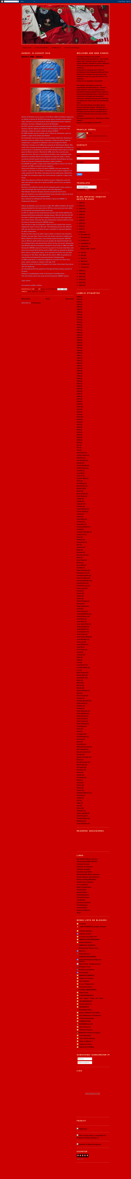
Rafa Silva (80, 744)
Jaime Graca (81, 611)
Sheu (78, 780)
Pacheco (80, 706)
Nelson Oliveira (82, 690)
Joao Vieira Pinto (83, 624)
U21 (78, 800)
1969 (78, 314)
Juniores (80, 654)
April (82, 258)
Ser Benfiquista (82, 905)
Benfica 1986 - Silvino (32, 57)
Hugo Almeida (81, 606)
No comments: (51, 289)
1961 (78, 299)
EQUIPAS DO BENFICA (86, 975)
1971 (78, 319)
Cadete (79, 498)
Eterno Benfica (84, 981)
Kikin (78, 657)
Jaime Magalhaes (83, 614)
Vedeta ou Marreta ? (86, 1041)
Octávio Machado (83, 700)
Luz (78, 670)
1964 (78, 304)
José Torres (81, 649)
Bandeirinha (81, 486)
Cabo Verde (81, 496)
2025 (81, 206)
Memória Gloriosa (85, 1004)
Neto (78, 693)
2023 (81, 211)
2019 (81, 223)
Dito (78, 544)
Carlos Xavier (81, 511)
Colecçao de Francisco (85, 867)
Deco (78, 537)
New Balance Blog (85, 1010)
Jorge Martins (81, 629)
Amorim (79, 463)
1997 (78, 373)
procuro (79, 739)
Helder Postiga (82, 601)
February (84, 264)
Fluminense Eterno (85, 987)
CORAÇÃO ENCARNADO (87, 956)
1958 (78, 296)
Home (48, 299)
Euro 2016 (80, 565)
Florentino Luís (82, 585)
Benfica (35, 291)
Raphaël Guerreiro (83, 747)
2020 (81, 220)
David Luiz (80, 534)
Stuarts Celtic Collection (85, 882)
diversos (80, 547)
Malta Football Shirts (84, 887)
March (83, 261)
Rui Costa (80, 770)
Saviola (79, 775)
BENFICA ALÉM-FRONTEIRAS (89, 939)
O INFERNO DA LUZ (86, 1024)
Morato (79, 685)
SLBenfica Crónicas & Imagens (90, 1032)
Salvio (79, 772)
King (78, 660)
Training (79, 795)
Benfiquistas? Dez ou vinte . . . (89, 948)
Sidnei (79, 782)
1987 (78, 348)
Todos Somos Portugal (87, 1038)
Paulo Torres (81, 721)
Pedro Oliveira (82, 723)
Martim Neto (81, 675)
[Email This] (58, 289)
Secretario (80, 777)
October (84, 240)
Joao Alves (80, 619)
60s (78, 447)
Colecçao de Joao (83, 864)
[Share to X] (62, 289)
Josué (79, 652)
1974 (78, 325)
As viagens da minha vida (88, 936)
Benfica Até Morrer (85, 942)
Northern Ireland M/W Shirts (86, 879)
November (84, 237)
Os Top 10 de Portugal (72, 47)
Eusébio (79, 567)
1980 (78, 332)
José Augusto (81, 631)
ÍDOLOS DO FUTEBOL (86, 1047)
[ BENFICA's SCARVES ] (87, 945)
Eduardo (80, 552)
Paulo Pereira (81, 716)
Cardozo (80, 506)
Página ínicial (27, 47)
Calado (79, 501)
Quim (78, 741)
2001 (78, 383)
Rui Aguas (80, 767)
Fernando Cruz (82, 573)
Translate (92, 189)
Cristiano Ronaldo (83, 532)
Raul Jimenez (81, 749)
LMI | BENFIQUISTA (85, 1001)
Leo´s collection (82, 884)
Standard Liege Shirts (84, 872)
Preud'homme (81, 736)
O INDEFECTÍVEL (85, 1021)
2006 (78, 396)
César (79, 516)
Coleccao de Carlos (83, 869)
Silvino (42, 291)
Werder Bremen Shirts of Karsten (88, 874)
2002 (78, 386)
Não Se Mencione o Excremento (90, 1015)
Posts (81, 1059)
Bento (79, 491)
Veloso (79, 808)
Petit (78, 731)
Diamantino (81, 542)
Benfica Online (82, 892)
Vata (78, 805)
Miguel (79, 683)
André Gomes (81, 468)
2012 (81, 279)
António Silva (81, 478)
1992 (78, 360)
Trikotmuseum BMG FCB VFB (87, 861)
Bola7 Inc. (82, 951)
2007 (78, 399)
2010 (81, 285)
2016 (81, 232)
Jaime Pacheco (82, 616)
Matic (79, 680)
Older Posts (70, 299)
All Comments (84, 1062)
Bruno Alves (81, 493)
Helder (79, 598)
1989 (78, 353)
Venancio (80, 810)
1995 (78, 368)
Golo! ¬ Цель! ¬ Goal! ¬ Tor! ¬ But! (91, 998)
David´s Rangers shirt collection (88, 877)
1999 (78, 378)
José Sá (79, 647)
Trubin (79, 798)
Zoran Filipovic (82, 823)
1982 (78, 337)
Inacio (79, 608)
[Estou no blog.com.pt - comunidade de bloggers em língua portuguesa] (93, 1138)
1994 (78, 365)
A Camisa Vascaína (85, 931)
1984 (78, 342)
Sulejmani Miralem (83, 793)
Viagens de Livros (85, 1044)
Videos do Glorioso (83, 910)
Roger (79, 759)
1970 (78, 317)
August (83, 246)
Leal (78, 662)
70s (78, 450)
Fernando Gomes (83, 575)
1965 (78, 307)
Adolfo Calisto (82, 455)
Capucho (80, 504)
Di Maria (79, 539)
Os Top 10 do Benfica (41, 47)
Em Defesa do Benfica (86, 969)
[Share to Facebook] (64, 289)
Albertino (80, 458)
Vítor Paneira (81, 816)
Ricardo (79, 754)
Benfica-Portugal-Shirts (65, 8)
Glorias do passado (83, 902)
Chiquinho (80, 524)
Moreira (79, 688)
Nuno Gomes (81, 695)
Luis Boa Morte (82, 667)
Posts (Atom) (35, 303)
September (85, 243)
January (84, 267)
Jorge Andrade (82, 626)
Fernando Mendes (83, 580)
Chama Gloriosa (84, 954)
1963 (78, 302)
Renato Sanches (82, 752)
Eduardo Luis (81, 555)
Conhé (79, 529)
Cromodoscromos (83, 897)
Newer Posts (25, 299)
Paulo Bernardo (82, 711)
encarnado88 (83, 972)
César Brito (81, 519)
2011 (81, 282)
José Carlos (81, 634)
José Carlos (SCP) (83, 637)
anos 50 (79, 470)
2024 (81, 208)
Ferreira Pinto (81, 583)
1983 (78, 340)
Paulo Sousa (81, 718)
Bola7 (79, 913)
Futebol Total (83, 992)
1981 (78, 335)
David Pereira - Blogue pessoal (89, 964)
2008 (78, 401)
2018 (81, 226)
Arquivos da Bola (85, 934)
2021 (81, 217)
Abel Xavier (81, 452)
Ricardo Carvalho (83, 757)
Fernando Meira (82, 578)
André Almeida (82, 465)
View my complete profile (96, 136)
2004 (78, 391)
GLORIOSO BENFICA (86, 995)
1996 (78, 371)
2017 (81, 229)
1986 (29, 291)
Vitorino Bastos (82, 818)
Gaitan (79, 596)
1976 (78, 327)
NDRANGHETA (84, 1007)
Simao (79, 787)
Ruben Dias (81, 764)
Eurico (79, 562)
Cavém (79, 514)
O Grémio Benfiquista (86, 1018)
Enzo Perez (80, 560)
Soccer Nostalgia (85, 1035)
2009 (78, 404)
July (82, 252)
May (82, 255)
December (84, 234)
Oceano (79, 698)
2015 (81, 270)
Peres (79, 729)
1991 (78, 358)
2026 (81, 203)
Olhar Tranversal (84, 1027)
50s (78, 445)
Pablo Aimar (81, 703)
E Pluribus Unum (85, 967)
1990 (78, 355)
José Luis (80, 642)
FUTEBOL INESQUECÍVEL (88, 989)
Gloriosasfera (81, 890)
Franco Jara (81, 588)
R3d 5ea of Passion (85, 1030)
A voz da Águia (82, 907)
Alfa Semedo (81, 460)
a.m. (90, 133)
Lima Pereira (81, 665)
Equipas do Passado (86, 978)
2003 (78, 388)
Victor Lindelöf (82, 813)
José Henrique (82, 639)
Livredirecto (81, 900)
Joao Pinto (80, 621)
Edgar (79, 550)
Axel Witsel (81, 483)
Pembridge (80, 726)
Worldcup (80, 821)
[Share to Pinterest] (66, 289)
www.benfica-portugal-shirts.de (88, 59)
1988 (78, 350)
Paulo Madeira (82, 713)
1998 (78, 376)
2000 (78, 381)
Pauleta (79, 708)
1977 (78, 330)
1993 (78, 363)
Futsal (79, 591)
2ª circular (82, 924)
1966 (78, 309)
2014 (81, 273)
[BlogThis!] (60, 289)
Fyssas (79, 593)
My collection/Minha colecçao (87, 859)
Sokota (79, 790)
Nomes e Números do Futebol (89, 1012)
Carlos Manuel (82, 509)
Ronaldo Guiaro (82, 762)
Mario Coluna (81, 672)
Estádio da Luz (56, 47)
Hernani (79, 603)
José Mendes (81, 644)
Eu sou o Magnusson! (86, 984)
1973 (78, 322)
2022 (81, 214)
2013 (81, 276)
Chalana (79, 521)
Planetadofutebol (83, 895)
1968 (78, 312)
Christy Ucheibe (82, 527)
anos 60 (79, 473)
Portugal (80, 734)
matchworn (81, 677)
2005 (78, 394)
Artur (78, 481)
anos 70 (79, 475)
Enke (78, 557)
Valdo (79, 803)
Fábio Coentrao (82, 570)
